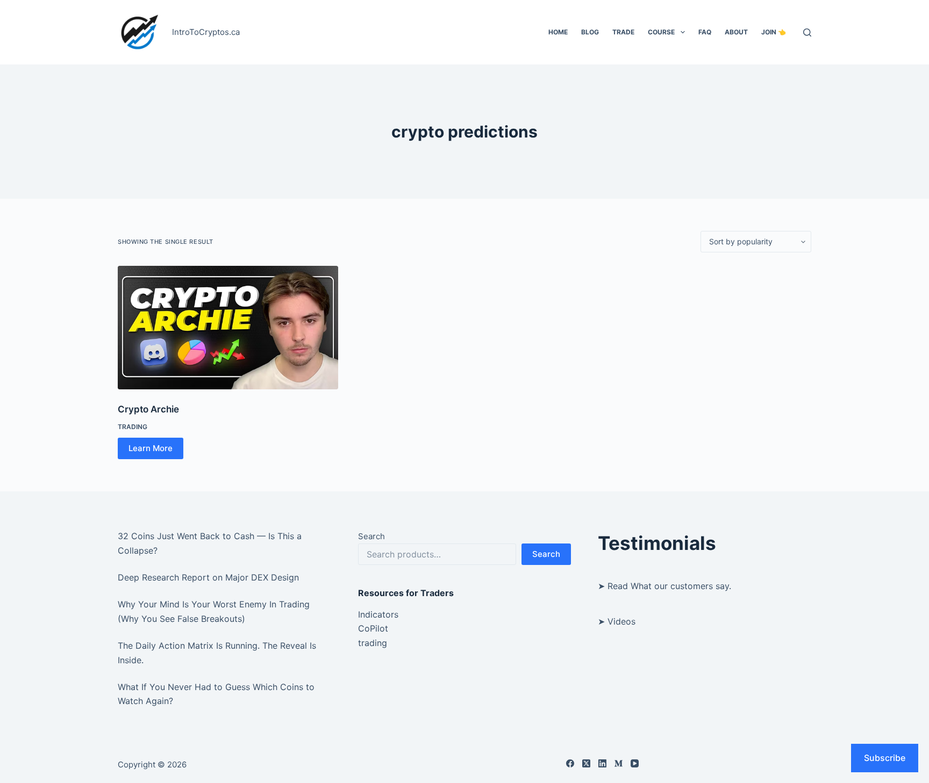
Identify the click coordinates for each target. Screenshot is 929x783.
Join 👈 (773, 32)
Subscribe (884, 757)
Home (558, 32)
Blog (590, 32)
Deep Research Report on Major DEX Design (208, 577)
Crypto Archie (148, 409)
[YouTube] (635, 763)
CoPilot (373, 628)
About (736, 32)
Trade (623, 32)
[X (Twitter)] (586, 763)
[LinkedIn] (602, 763)
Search (371, 536)
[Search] (807, 32)
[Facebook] (570, 763)
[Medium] (618, 763)
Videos (621, 621)
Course (661, 32)
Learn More (150, 448)
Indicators (378, 614)
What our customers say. (681, 586)
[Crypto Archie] (228, 327)
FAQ (704, 32)
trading (132, 427)
